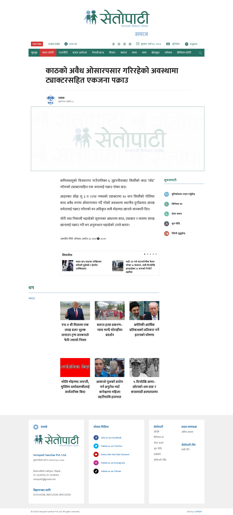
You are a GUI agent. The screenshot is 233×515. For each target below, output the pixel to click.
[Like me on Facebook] (52, 104)
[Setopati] (56, 440)
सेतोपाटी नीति (160, 460)
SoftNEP (198, 511)
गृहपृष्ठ (156, 432)
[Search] (200, 53)
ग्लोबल (168, 52)
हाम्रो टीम (185, 450)
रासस (61, 98)
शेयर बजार (159, 443)
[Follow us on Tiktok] (130, 44)
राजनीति (63, 52)
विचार (112, 52)
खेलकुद (156, 52)
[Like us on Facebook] (113, 44)
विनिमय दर (159, 437)
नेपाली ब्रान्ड (98, 52)
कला (134, 52)
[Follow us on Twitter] (119, 44)
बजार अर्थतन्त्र (80, 52)
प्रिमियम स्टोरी (184, 52)
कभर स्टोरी (48, 52)
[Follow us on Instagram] (124, 44)
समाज (123, 52)
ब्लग (144, 52)
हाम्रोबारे (157, 454)
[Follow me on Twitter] (55, 101)
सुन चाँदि (158, 449)
